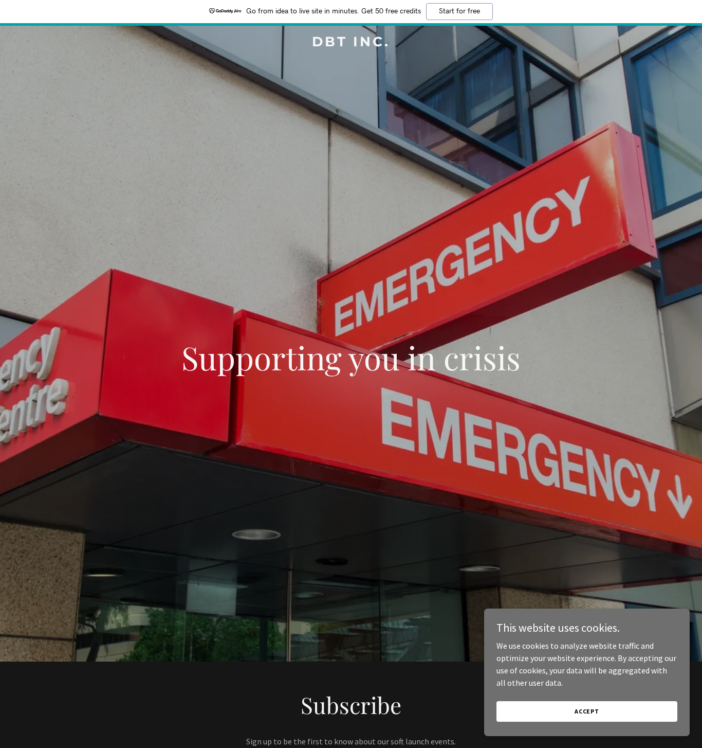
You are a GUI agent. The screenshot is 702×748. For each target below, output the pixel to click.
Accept (587, 711)
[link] (350, 43)
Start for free (459, 11)
